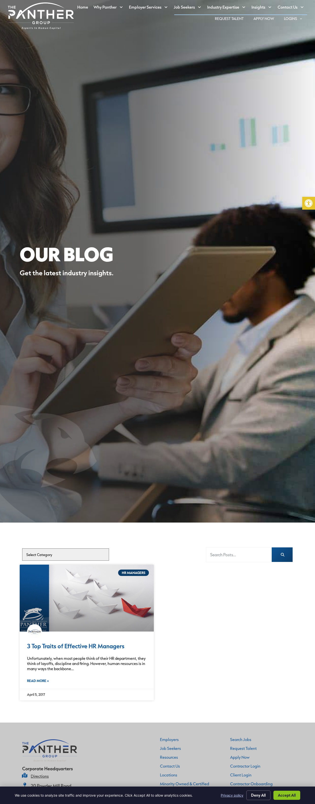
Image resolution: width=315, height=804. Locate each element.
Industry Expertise (228, 8)
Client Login (241, 774)
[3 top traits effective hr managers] (87, 598)
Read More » (38, 681)
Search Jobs (240, 739)
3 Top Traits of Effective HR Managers (76, 646)
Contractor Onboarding (251, 783)
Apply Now (266, 19)
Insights (263, 8)
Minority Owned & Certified (184, 783)
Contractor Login (245, 766)
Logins (295, 19)
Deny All (258, 795)
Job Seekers (189, 8)
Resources (169, 757)
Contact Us (292, 8)
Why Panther (110, 8)
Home (84, 8)
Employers (169, 739)
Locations (168, 774)
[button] (308, 203)
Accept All (287, 795)
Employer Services (150, 8)
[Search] (282, 554)
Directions (40, 776)
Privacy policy (232, 795)
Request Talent (232, 19)
